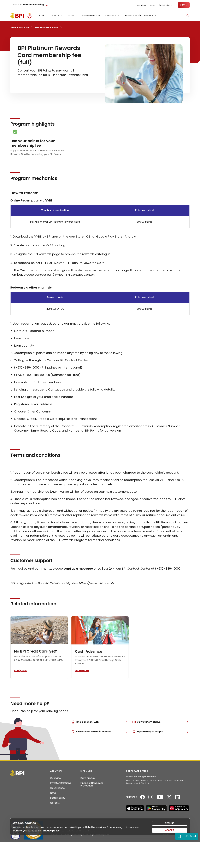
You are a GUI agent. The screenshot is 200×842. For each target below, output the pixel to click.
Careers (55, 803)
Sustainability (165, 5)
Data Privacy (87, 778)
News (152, 5)
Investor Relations (60, 783)
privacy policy (51, 830)
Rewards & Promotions (46, 27)
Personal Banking (20, 27)
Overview (55, 778)
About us (141, 5)
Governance (57, 788)
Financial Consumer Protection (91, 784)
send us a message (78, 569)
